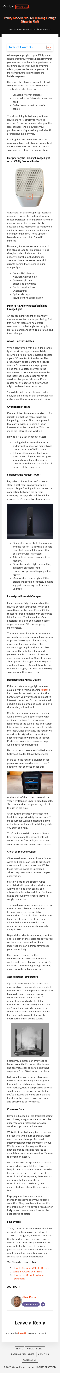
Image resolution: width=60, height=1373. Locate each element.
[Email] (43, 1304)
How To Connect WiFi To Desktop (31, 1268)
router (44, 690)
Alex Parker (30, 1297)
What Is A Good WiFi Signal (28, 1271)
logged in (22, 1333)
